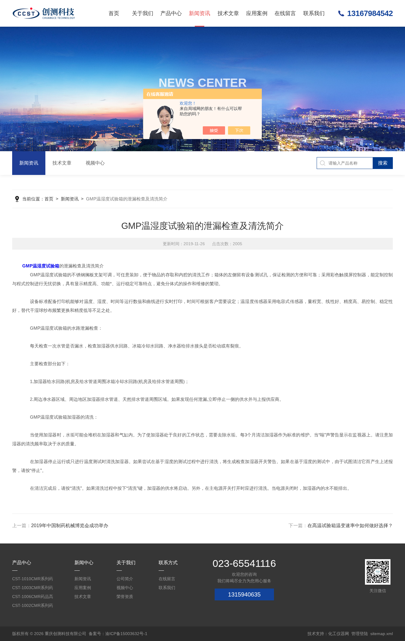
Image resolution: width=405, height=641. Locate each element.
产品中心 (171, 13)
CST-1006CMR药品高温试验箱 (32, 597)
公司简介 (125, 578)
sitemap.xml (381, 633)
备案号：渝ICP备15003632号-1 (118, 633)
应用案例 (256, 13)
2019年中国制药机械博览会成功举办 (69, 525)
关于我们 (142, 13)
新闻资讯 (199, 13)
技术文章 (228, 13)
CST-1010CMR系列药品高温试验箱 (32, 579)
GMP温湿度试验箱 (40, 265)
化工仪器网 (338, 633)
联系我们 (314, 13)
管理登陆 (359, 633)
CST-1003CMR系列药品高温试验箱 (32, 588)
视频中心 (95, 162)
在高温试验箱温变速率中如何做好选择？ (350, 525)
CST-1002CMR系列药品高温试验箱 (32, 606)
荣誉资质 (125, 596)
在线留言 (285, 13)
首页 (114, 13)
